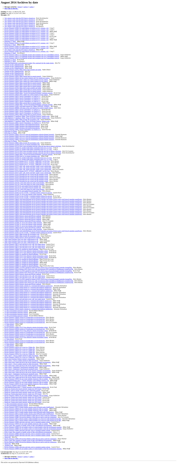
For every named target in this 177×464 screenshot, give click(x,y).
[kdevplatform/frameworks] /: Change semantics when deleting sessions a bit (26, 380)
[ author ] (31, 7)
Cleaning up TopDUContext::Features (15, 385)
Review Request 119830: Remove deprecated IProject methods (22, 216)
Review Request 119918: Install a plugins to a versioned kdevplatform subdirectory (28, 286)
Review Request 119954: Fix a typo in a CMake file (19, 347)
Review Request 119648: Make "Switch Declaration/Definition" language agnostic (28, 93)
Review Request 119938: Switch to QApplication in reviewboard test (24, 317)
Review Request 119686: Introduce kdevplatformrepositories (22, 124)
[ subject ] (26, 7)
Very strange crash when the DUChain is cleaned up (19, 18)
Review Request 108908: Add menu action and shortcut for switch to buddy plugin (28, 108)
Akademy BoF (8, 445)
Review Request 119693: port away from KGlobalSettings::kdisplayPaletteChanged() (29, 134)
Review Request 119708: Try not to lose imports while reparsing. (23, 194)
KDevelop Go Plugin (10, 131)
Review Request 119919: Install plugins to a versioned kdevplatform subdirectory (28, 287)
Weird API (7, 437)
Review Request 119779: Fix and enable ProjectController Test (22, 186)
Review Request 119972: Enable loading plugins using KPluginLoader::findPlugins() (29, 407)
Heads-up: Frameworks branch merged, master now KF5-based (23, 389)
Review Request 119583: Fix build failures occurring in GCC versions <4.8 (26, 28)
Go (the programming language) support (16, 311)
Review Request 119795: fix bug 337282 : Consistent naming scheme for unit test (28, 192)
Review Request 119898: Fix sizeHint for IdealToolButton (21, 249)
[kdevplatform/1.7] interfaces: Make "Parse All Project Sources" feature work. (27, 116)
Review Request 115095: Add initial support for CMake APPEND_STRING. (27, 106)
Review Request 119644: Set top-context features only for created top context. (27, 78)
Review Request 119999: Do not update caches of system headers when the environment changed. (33, 427)
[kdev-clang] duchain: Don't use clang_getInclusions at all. (21, 239)
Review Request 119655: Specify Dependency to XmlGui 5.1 (22, 96)
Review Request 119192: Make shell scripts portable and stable (22, 69)
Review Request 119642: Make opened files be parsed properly (23, 76)
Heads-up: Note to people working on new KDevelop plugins (22, 390)
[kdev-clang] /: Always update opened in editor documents (21, 355)
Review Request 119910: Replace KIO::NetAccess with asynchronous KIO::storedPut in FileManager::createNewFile (39, 269)
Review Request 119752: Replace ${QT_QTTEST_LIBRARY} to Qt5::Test (27, 161)
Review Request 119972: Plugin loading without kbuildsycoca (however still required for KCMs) (32, 419)
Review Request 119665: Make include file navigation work (22, 119)
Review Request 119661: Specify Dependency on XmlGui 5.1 (22, 111)
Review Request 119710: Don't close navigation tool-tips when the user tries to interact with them (32, 146)
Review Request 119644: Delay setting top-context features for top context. (26, 79)
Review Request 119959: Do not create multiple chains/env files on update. (26, 375)
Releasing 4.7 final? (10, 41)
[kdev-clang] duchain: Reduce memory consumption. (20, 359)
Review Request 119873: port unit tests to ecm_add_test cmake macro (24, 244)
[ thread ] (19, 7)
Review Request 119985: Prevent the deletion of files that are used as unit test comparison (30, 415)
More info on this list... (11, 8)
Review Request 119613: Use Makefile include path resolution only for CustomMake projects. (32, 55)
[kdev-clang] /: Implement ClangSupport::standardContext (21, 367)
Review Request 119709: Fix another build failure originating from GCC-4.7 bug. (28, 148)
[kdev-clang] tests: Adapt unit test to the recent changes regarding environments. (27, 362)
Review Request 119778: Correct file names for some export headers (24, 183)
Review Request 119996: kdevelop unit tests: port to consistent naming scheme (27, 422)
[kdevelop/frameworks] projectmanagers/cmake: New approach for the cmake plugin (29, 63)
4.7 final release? (9, 324)
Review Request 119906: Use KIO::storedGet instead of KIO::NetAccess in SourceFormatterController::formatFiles (38, 267)
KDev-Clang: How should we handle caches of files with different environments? (28, 425)
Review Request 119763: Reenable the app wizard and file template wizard (26, 174)
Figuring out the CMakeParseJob (14, 64)
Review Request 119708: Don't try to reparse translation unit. (22, 144)
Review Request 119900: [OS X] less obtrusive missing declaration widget (26, 251)
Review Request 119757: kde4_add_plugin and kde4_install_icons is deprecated (28, 166)
